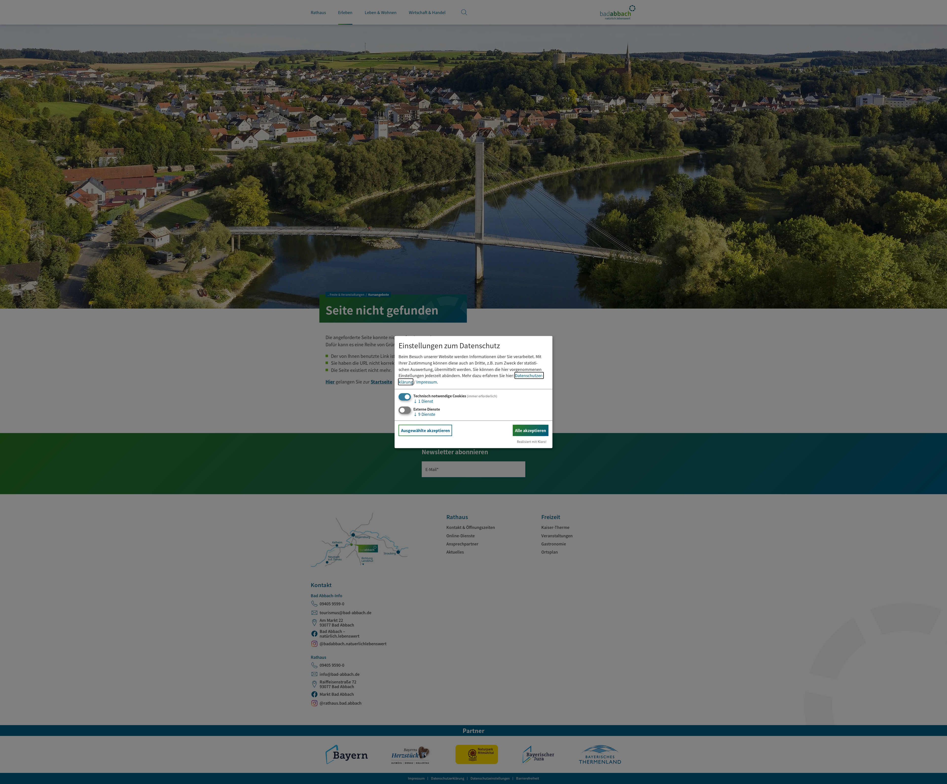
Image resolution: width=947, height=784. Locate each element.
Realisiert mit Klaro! (531, 441)
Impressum (426, 382)
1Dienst (423, 401)
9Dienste (424, 414)
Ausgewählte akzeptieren (425, 430)
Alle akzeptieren (530, 430)
